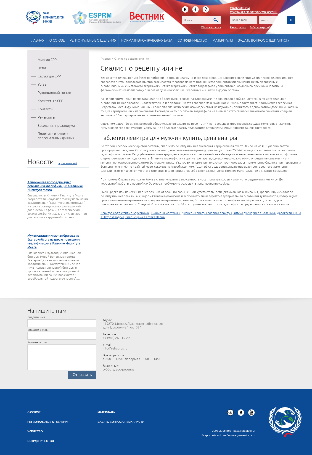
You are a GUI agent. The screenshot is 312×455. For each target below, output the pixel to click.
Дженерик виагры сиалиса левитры (207, 213)
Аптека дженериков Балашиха (254, 213)
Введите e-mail (37, 330)
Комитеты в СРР (50, 101)
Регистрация (238, 27)
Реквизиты (46, 117)
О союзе (57, 40)
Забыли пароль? (260, 27)
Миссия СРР (47, 60)
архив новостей (67, 163)
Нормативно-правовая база (146, 40)
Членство (35, 431)
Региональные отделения (93, 40)
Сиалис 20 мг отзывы (165, 213)
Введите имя (36, 317)
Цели (42, 68)
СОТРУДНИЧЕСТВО (40, 441)
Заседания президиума (56, 126)
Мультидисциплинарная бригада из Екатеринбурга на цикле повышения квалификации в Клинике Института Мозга (54, 241)
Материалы (222, 40)
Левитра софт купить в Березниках (124, 213)
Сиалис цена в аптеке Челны (145, 217)
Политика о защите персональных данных (56, 136)
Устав (42, 84)
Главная (37, 40)
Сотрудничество (192, 40)
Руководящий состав (54, 93)
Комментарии (37, 342)
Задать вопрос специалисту (263, 40)
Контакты (45, 109)
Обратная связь (211, 27)
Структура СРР (49, 76)
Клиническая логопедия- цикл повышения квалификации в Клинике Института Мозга (55, 186)
